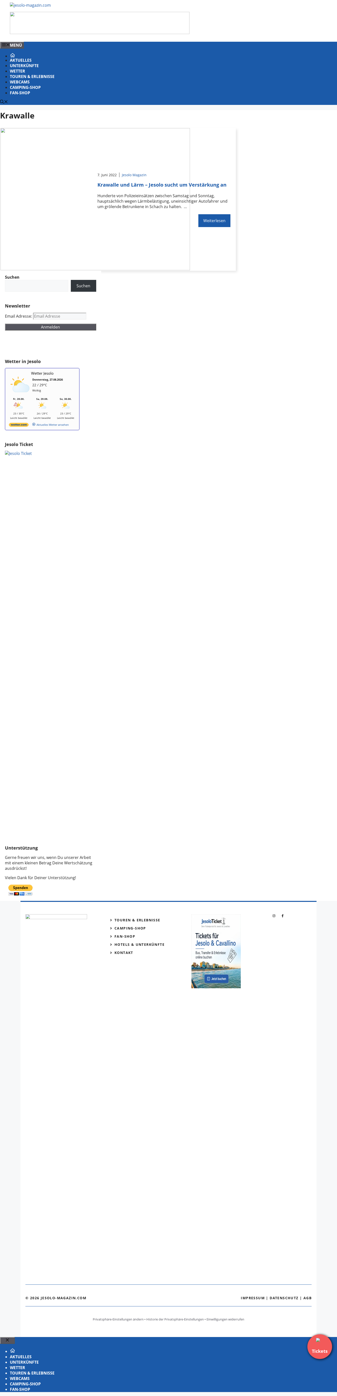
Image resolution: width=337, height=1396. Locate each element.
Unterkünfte (24, 65)
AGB (307, 1298)
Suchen (83, 286)
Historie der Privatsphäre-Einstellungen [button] (175, 1319)
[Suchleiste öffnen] (4, 102)
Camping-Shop (25, 87)
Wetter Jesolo (42, 373)
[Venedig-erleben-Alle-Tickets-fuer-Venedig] (99, 32)
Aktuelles (21, 60)
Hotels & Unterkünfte (139, 944)
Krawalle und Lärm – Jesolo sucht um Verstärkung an (161, 184)
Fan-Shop (20, 93)
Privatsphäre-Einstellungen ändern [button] (118, 1319)
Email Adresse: (19, 316)
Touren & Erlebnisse (32, 76)
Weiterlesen (214, 220)
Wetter (17, 71)
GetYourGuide (41, 344)
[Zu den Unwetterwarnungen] (20, 395)
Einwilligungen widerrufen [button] (225, 1319)
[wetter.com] (19, 425)
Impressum (253, 1298)
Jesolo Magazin (134, 175)
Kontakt (123, 952)
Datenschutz (284, 1298)
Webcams (20, 82)
